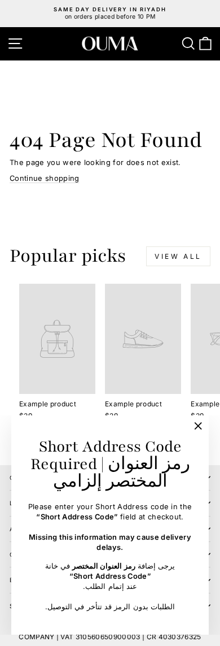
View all (178, 256)
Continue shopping (44, 178)
